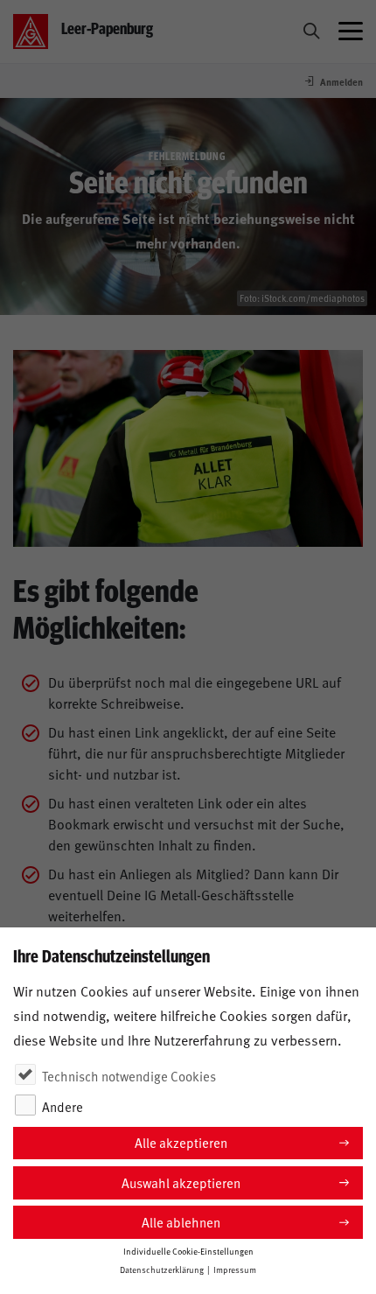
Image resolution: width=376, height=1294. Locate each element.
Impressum (234, 1269)
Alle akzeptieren (181, 1142)
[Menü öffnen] (350, 31)
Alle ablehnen (181, 1222)
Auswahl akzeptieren (181, 1182)
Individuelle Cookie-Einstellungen (188, 1251)
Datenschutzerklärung (162, 1269)
